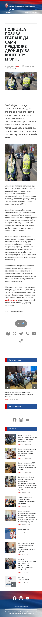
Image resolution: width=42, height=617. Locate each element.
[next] (34, 386)
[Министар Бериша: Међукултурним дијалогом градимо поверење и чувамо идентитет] (21, 377)
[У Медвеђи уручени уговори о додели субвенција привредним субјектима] (10, 501)
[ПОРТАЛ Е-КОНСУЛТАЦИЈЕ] (10, 581)
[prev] (7, 386)
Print (20, 323)
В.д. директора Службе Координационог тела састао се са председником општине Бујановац (26, 547)
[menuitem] (36, 10)
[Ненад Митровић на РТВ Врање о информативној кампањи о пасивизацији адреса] (10, 467)
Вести (18, 66)
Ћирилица (34, 12)
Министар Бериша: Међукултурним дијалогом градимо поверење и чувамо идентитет (19, 394)
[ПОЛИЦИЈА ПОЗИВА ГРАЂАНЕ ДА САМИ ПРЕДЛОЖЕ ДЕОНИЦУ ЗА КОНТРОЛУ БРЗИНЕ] (21, 81)
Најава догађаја (23, 529)
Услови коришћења (21, 607)
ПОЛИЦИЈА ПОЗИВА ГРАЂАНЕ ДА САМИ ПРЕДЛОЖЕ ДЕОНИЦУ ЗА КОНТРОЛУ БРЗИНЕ (17, 44)
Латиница (27, 12)
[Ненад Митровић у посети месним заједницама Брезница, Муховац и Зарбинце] (10, 453)
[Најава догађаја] (10, 533)
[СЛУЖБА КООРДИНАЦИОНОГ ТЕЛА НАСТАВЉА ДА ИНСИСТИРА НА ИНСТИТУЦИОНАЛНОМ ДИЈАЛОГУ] (10, 563)
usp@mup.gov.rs (11, 300)
